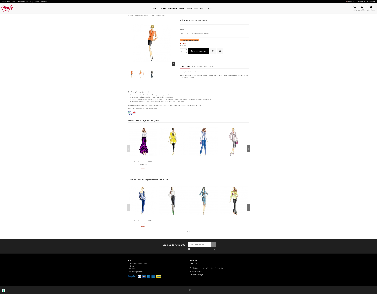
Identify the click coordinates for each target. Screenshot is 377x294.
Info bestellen (209, 66)
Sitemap (132, 269)
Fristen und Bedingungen (138, 263)
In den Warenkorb (200, 51)
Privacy (131, 266)
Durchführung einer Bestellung (42, 1)
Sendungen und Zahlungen (24, 1)
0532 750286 (197, 271)
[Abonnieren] (213, 244)
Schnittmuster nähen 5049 (143, 221)
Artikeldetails (197, 66)
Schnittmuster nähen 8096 (143, 162)
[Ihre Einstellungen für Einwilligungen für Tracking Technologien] (3, 290)
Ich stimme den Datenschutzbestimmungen (203, 249)
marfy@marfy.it (197, 275)
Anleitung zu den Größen (8, 1)
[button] (185, 8)
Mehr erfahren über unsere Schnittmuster (143, 109)
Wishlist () (361, 1)
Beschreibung (185, 66)
